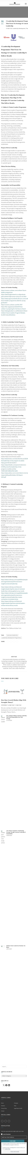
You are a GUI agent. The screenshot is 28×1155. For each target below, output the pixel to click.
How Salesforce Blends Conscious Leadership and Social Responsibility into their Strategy (16, 717)
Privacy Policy (4, 1108)
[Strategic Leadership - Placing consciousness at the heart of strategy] (14, 4)
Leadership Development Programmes (11, 637)
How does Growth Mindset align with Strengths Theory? (13, 701)
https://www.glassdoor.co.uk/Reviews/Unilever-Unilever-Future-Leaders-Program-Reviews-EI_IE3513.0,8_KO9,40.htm (14, 313)
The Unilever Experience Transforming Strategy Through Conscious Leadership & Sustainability (16, 832)
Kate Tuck (9, 28)
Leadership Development (19, 28)
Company (16, 1103)
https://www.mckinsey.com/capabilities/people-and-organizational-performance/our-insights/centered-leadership (14, 581)
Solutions (3, 1105)
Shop (15, 1105)
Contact (2, 1111)
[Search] (25, 1066)
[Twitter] (8, 641)
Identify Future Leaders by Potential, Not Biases (15, 946)
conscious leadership (12, 635)
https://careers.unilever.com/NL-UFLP (11, 305)
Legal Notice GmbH (18, 1108)
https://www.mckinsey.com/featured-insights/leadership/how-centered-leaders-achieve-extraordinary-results (13, 603)
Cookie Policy (7, 1149)
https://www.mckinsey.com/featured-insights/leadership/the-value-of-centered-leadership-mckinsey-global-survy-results (13, 589)
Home (2, 1103)
